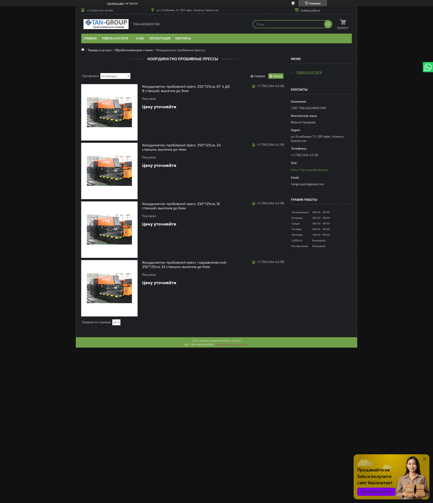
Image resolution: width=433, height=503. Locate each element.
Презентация (159, 38)
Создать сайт (115, 3)
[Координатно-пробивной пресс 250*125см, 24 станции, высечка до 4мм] (109, 171)
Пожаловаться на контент (232, 344)
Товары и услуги (114, 38)
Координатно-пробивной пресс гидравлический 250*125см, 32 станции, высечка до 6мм (184, 264)
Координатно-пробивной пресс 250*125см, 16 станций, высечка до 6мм (181, 205)
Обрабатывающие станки (134, 50)
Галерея (259, 76)
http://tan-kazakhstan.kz (309, 170)
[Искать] (328, 24)
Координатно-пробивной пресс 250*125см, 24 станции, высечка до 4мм (181, 147)
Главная (90, 38)
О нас (140, 38)
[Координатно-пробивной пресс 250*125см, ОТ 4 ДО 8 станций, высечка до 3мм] (109, 112)
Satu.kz (236, 340)
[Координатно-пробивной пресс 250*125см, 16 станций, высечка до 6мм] (109, 229)
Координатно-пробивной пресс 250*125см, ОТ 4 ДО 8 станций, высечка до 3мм (186, 88)
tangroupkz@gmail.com (307, 184)
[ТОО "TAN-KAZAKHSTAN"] (106, 24)
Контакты (183, 38)
